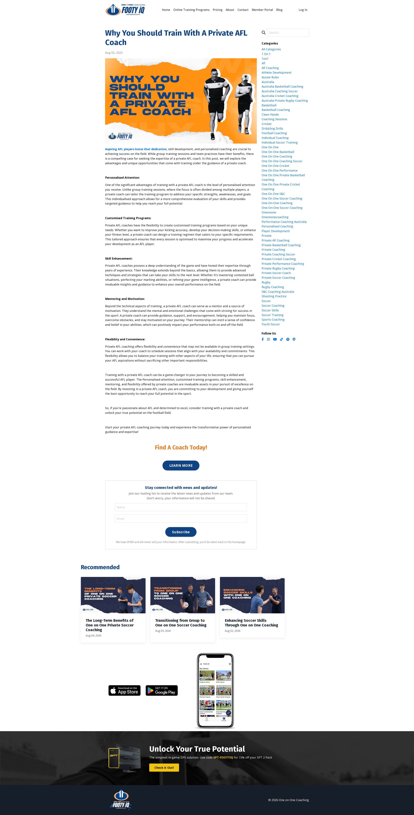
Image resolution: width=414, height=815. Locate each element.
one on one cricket (275, 166)
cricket (267, 124)
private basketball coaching (281, 245)
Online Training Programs (191, 10)
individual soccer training (280, 142)
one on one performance (280, 170)
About (230, 10)
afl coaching (270, 68)
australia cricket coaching (280, 96)
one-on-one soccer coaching (282, 208)
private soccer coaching (278, 277)
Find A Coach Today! (181, 447)
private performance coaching (283, 264)
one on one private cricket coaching (281, 186)
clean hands (270, 114)
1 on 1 (266, 54)
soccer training (272, 315)
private (267, 236)
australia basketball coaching (282, 86)
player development (276, 231)
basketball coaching (276, 110)
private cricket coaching (279, 259)
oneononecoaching (275, 217)
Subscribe (181, 532)
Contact (243, 10)
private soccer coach (276, 273)
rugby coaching (273, 287)
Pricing (218, 10)
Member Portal (262, 10)
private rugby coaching (278, 268)
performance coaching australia (284, 222)
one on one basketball (278, 152)
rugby (266, 282)
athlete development (276, 72)
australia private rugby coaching (285, 100)
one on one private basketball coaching (283, 177)
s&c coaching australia (278, 292)
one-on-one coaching (277, 203)
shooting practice (274, 296)
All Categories (271, 49)
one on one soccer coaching (282, 198)
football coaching (274, 133)
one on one (270, 147)
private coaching (273, 249)
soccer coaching (273, 305)
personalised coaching (277, 226)
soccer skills (270, 310)
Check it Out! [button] (164, 768)
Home (166, 10)
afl (263, 63)
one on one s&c (273, 194)
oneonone (269, 212)
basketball (269, 105)
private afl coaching (275, 240)
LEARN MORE (181, 465)
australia (268, 82)
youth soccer (271, 324)
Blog (279, 10)
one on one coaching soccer (282, 161)
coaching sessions (274, 119)
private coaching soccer (278, 254)
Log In (303, 10)
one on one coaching (277, 156)
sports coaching (273, 319)
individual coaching (275, 138)
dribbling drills (272, 128)
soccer (266, 301)
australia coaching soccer (280, 91)
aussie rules (270, 77)
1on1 (265, 59)
